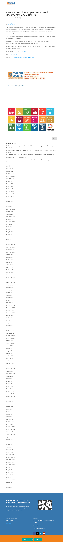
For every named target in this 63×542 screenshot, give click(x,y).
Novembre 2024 (10, 176)
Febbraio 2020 (10, 270)
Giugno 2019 (9, 290)
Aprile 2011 (9, 487)
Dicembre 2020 (10, 244)
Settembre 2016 (10, 373)
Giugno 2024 (9, 181)
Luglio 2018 (9, 318)
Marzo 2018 (9, 328)
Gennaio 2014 (10, 454)
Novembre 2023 (10, 196)
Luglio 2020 (9, 257)
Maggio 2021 (9, 232)
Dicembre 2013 (10, 457)
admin (10, 18)
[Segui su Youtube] (44, 533)
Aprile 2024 (9, 186)
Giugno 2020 (9, 259)
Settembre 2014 (10, 434)
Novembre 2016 (10, 368)
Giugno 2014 (9, 442)
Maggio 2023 (9, 201)
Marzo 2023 (9, 204)
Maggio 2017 (9, 353)
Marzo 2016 (9, 389)
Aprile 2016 (9, 386)
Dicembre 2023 (10, 194)
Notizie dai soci (25, 18)
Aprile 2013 (9, 472)
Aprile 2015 (9, 416)
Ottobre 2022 (10, 206)
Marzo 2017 (9, 358)
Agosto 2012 (9, 482)
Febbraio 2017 (10, 361)
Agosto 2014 (9, 437)
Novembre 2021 (10, 216)
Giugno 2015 (9, 411)
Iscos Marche (11, 24)
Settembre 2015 (10, 404)
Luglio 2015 (9, 409)
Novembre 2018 (10, 308)
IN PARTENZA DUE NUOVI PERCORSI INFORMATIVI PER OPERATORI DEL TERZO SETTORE (30, 155)
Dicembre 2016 (10, 366)
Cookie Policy (9, 523)
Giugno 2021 (9, 229)
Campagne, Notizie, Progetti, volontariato (23, 57)
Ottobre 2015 (10, 401)
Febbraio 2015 (10, 421)
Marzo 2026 (9, 168)
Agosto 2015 (9, 406)
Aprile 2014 (9, 447)
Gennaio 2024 (10, 191)
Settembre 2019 (10, 282)
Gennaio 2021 (10, 242)
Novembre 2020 (10, 247)
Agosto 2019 (9, 285)
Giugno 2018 (9, 320)
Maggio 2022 (9, 211)
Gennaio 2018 (10, 333)
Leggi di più (38, 539)
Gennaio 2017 (10, 363)
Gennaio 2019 (10, 302)
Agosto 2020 (9, 254)
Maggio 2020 (9, 262)
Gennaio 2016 (10, 394)
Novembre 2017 (10, 338)
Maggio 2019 (9, 292)
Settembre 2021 (10, 222)
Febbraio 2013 (10, 477)
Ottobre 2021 (10, 219)
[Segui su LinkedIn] (40, 533)
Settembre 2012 (10, 480)
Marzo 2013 (9, 475)
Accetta (25, 539)
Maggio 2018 (9, 323)
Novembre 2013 (10, 459)
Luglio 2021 (9, 227)
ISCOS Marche (13, 54)
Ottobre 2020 (10, 249)
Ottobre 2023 (10, 199)
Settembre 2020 (10, 252)
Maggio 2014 (9, 444)
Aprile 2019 (9, 295)
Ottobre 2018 (10, 310)
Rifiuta (31, 539)
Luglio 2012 (9, 485)
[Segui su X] (37, 533)
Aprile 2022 (9, 214)
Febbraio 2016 (10, 391)
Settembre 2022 (10, 209)
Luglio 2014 (9, 439)
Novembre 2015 (10, 399)
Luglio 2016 (9, 378)
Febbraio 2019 (10, 300)
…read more (23, 51)
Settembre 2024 (10, 178)
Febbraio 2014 (10, 452)
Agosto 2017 (9, 346)
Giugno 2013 (9, 467)
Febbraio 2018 (10, 330)
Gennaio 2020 (10, 272)
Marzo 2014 (9, 449)
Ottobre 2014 (10, 432)
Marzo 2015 (9, 419)
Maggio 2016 (9, 384)
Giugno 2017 (9, 351)
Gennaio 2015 (10, 424)
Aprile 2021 (9, 234)
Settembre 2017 (10, 343)
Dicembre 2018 (10, 305)
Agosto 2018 (9, 315)
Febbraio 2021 (10, 239)
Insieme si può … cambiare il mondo (16, 157)
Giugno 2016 (9, 381)
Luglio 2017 (9, 348)
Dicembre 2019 (10, 275)
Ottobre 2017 (10, 340)
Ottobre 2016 (10, 371)
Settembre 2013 (10, 464)
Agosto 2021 (9, 224)
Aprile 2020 (9, 264)
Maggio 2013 (9, 470)
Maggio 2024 (9, 184)
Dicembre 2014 (10, 427)
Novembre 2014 (10, 429)
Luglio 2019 (9, 287)
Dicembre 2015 (10, 396)
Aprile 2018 (9, 325)
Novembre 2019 (10, 277)
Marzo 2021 (9, 237)
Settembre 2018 (10, 313)
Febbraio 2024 (10, 189)
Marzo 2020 (9, 267)
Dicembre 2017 (10, 335)
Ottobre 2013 (10, 462)
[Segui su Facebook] (34, 533)
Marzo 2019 (9, 297)
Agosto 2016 (9, 376)
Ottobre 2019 (10, 280)
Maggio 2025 (9, 171)
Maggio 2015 (9, 414)
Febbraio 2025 (10, 173)
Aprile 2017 (9, 356)
